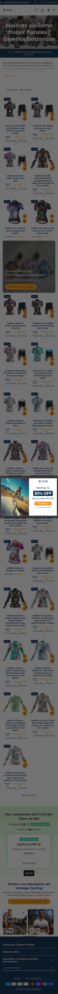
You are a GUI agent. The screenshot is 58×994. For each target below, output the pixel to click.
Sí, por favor (43, 503)
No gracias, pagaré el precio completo (42, 507)
